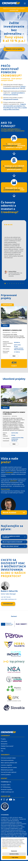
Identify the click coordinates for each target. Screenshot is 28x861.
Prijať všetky (15, 857)
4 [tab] (12, 283)
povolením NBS (14, 10)
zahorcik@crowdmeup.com (8, 599)
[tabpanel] (14, 248)
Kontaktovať (8, 604)
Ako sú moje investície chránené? (12, 542)
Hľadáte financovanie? (7, 746)
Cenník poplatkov (6, 774)
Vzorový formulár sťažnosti (8, 772)
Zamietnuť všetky (14, 854)
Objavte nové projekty (14, 49)
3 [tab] (9, 283)
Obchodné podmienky (7, 760)
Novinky (3, 748)
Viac (14, 356)
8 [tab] (21, 283)
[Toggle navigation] (25, 3)
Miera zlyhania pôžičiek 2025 (9, 763)
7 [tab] (18, 283)
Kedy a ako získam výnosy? (10, 546)
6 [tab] (16, 283)
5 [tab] (14, 283)
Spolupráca (4, 744)
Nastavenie (14, 851)
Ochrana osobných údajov (8, 758)
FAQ (2, 751)
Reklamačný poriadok (7, 770)
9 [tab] (23, 283)
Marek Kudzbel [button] (9, 512)
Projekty (3, 739)
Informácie (4, 741)
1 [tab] (5, 283)
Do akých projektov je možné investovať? (11, 536)
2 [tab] (7, 283)
